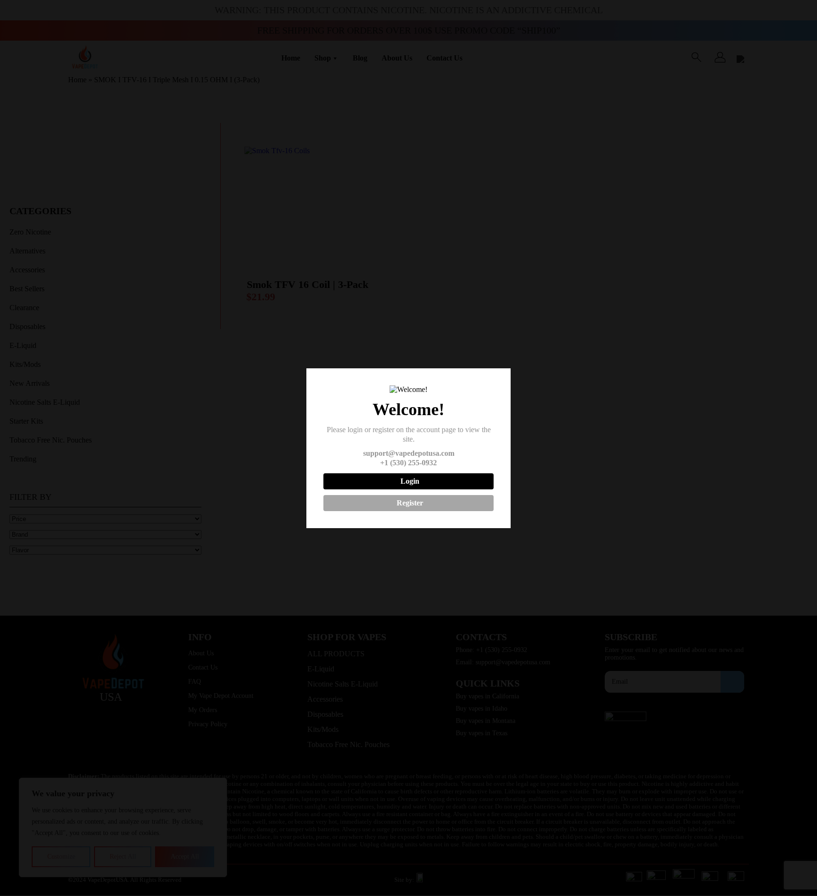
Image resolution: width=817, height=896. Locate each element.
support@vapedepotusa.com (408, 453)
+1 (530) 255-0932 (408, 463)
